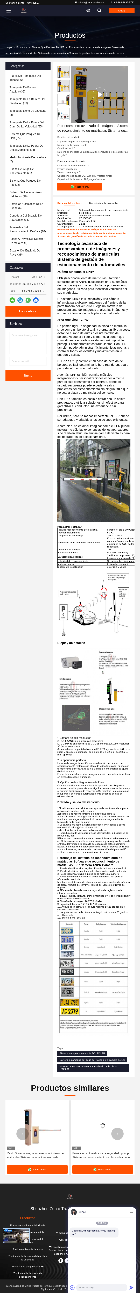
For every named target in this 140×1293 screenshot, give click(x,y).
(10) (28, 229)
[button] (63, 118)
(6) (26, 206)
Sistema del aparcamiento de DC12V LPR (82, 1053)
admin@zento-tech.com (91, 2)
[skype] (20, 300)
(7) (28, 159)
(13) (25, 182)
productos (21, 47)
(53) (27, 101)
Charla (121, 10)
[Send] (131, 1287)
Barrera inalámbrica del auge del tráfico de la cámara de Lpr (92, 1059)
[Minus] (131, 1212)
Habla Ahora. (28, 311)
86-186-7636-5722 (124, 2)
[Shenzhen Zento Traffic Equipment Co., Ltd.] (23, 11)
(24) (26, 147)
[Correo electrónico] (36, 300)
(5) (25, 252)
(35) (23, 89)
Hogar (8, 47)
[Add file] (72, 1287)
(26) (22, 171)
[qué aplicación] (28, 300)
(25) (25, 136)
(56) (25, 77)
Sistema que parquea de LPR (48, 47)
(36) (28, 112)
